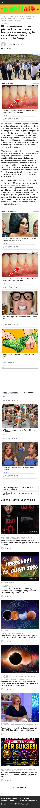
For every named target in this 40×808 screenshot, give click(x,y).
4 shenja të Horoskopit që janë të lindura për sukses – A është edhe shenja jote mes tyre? (19, 770)
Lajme (3, 535)
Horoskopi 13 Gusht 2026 (8, 586)
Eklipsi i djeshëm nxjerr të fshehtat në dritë (15, 679)
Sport (12, 801)
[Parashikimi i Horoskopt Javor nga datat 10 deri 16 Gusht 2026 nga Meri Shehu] (20, 707)
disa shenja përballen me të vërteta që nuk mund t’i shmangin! (18, 677)
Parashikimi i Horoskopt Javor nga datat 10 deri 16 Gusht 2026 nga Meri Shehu (19, 725)
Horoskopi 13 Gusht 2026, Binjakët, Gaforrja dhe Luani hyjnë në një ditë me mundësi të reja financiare (18, 591)
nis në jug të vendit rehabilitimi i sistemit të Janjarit (19, 493)
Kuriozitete (16, 798)
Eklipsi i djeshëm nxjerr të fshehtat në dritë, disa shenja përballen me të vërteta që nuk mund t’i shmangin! (19, 683)
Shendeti (4, 801)
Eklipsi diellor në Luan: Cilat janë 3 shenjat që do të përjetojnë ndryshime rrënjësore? (18, 632)
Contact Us (32, 801)
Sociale (5, 23)
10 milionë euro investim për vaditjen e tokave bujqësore (18, 488)
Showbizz (26, 798)
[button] (2, 9)
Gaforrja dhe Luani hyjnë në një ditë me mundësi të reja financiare (19, 584)
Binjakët (12, 582)
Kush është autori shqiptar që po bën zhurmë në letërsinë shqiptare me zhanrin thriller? (16, 538)
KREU (3, 798)
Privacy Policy (21, 801)
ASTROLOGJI (4, 582)
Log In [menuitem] (3, 2)
